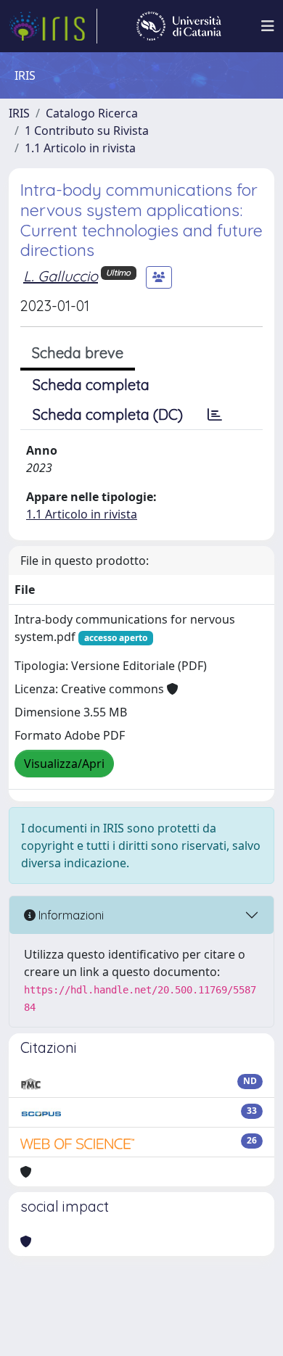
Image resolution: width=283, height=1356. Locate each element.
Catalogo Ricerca (92, 113)
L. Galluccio (60, 276)
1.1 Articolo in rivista (80, 148)
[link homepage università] (179, 26)
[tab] (214, 415)
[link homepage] (53, 26)
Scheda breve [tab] (77, 353)
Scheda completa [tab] (91, 385)
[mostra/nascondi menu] (267, 26)
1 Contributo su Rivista (87, 131)
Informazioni (70, 915)
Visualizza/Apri (64, 764)
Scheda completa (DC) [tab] (108, 414)
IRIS (19, 113)
